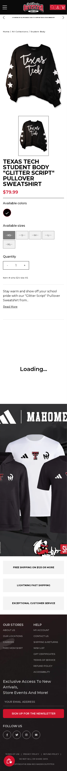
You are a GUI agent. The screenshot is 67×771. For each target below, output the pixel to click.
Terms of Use (12, 754)
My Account (41, 630)
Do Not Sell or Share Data (33, 759)
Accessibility (42, 671)
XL (11, 245)
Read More (10, 306)
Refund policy (43, 665)
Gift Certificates (44, 654)
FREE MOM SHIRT (13, 648)
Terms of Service (44, 660)
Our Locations (13, 636)
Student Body (38, 31)
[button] (3, 17)
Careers (8, 642)
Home (6, 31)
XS (11, 236)
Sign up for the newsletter (33, 713)
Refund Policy (51, 754)
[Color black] (7, 213)
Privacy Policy (31, 754)
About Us (9, 630)
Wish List (39, 648)
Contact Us (41, 636)
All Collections (20, 31)
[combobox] (52, 7)
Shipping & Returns (46, 642)
